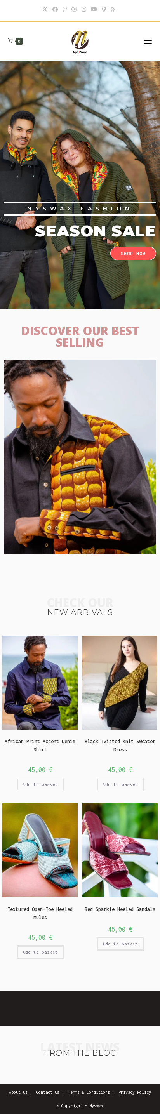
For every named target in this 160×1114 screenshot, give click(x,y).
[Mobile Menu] (148, 41)
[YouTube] (94, 9)
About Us (18, 1092)
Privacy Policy (134, 1092)
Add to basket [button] (40, 784)
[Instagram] (84, 9)
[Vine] (103, 9)
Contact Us (47, 1092)
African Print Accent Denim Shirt (40, 746)
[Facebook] (55, 9)
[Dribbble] (74, 9)
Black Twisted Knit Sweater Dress (120, 746)
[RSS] (113, 9)
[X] (46, 9)
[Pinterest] (64, 9)
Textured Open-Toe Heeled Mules (40, 913)
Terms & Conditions (89, 1092)
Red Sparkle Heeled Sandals (120, 909)
